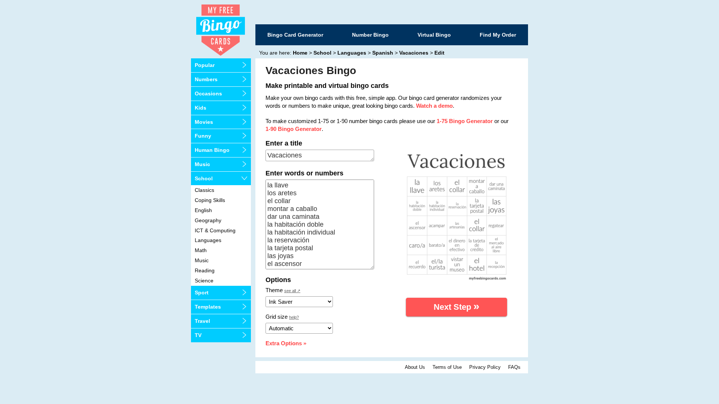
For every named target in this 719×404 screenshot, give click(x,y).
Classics (204, 190)
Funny (203, 136)
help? (294, 317)
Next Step (456, 306)
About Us (415, 367)
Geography (208, 220)
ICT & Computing (215, 230)
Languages (208, 240)
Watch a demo (434, 105)
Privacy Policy (485, 367)
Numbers (206, 79)
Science (204, 281)
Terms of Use (447, 367)
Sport (202, 293)
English (203, 210)
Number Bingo (370, 35)
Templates (208, 307)
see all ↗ (292, 290)
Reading (205, 270)
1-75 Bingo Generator (465, 121)
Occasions (208, 94)
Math (201, 250)
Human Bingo (212, 150)
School (204, 178)
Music (202, 164)
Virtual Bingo (434, 35)
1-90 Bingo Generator (294, 129)
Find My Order (498, 35)
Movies (204, 122)
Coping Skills (210, 200)
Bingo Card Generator (295, 35)
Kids (200, 108)
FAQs (514, 367)
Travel (202, 321)
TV (198, 335)
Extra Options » (286, 343)
